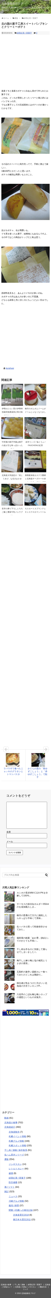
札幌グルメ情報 (16, 1141)
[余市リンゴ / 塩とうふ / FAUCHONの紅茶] (35, 428)
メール (9, 841)
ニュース (13, 1196)
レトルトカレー (16, 1169)
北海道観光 (14, 1132)
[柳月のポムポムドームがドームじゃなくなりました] (35, 395)
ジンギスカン (15, 1164)
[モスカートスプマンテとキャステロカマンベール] (35, 495)
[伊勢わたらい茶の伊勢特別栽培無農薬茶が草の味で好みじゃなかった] (12, 395)
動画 (6, 1118)
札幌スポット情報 (17, 1145)
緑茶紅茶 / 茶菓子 (24, 33)
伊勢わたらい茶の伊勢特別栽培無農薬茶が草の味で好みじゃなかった (12, 412)
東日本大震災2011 (22, 1219)
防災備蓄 (13, 1182)
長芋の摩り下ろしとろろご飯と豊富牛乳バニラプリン (12, 512)
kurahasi (10, 368)
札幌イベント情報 (17, 1136)
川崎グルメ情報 (16, 1201)
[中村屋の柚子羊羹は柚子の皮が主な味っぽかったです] (12, 428)
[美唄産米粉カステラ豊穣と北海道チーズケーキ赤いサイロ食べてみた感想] (35, 461)
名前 (8, 832)
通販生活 (43, 1287)
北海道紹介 (9, 1127)
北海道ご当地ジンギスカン (25, 1287)
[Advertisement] (25, 61)
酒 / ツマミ (9, 1187)
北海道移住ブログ (12, 3)
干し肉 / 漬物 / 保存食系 (15, 1150)
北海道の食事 (10, 1122)
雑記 (6, 1191)
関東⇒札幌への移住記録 (21, 1210)
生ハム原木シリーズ (14, 1155)
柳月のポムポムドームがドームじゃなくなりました (35, 412)
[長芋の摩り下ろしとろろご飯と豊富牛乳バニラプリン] (12, 495)
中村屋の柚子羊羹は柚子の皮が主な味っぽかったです (12, 445)
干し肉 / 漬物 (19, 1285)
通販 (6, 1159)
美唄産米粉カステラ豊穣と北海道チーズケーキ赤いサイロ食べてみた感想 (35, 478)
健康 (11, 1173)
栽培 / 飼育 (14, 1205)
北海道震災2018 (21, 1215)
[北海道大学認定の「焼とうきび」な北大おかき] (12, 461)
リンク (25, 1289)
